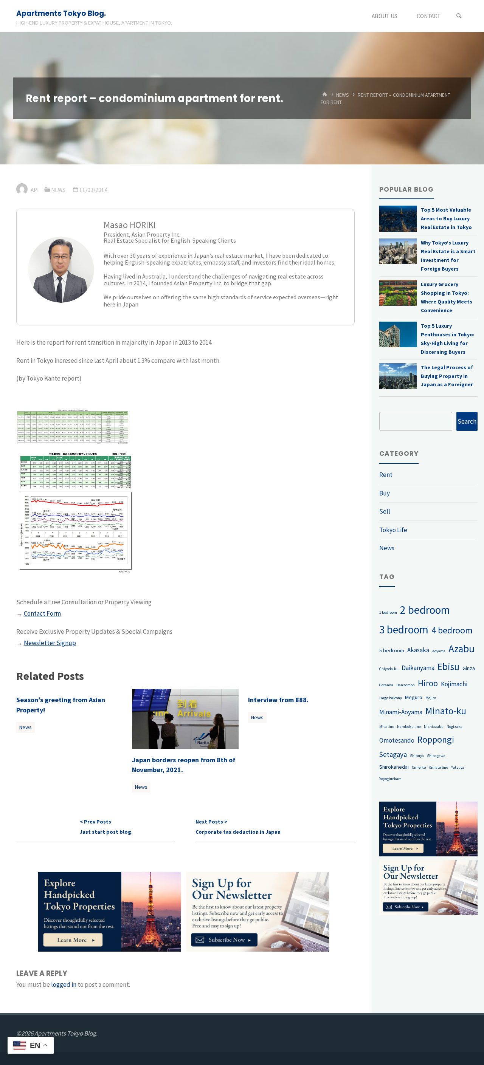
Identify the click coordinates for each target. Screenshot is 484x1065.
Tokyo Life (393, 530)
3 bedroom (403, 629)
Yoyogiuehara (390, 778)
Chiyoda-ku (389, 668)
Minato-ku (445, 711)
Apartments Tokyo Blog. (61, 13)
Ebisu (448, 667)
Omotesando (396, 740)
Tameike (419, 767)
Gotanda (386, 685)
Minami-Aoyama (400, 712)
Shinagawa (436, 755)
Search (467, 421)
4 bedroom (452, 630)
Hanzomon (405, 685)
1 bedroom (388, 612)
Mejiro (430, 697)
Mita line (386, 726)
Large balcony (390, 697)
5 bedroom (391, 650)
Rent (385, 475)
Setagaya (393, 754)
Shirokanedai (394, 766)
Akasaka (418, 650)
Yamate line (438, 767)
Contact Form (42, 613)
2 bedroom (425, 610)
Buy (384, 493)
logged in (63, 984)
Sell (384, 511)
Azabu (461, 648)
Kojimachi (454, 684)
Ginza (468, 668)
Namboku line (409, 726)
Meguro (413, 697)
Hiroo (428, 683)
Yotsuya (457, 767)
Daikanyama (418, 668)
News (342, 94)
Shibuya (417, 755)
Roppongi (435, 739)
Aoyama (438, 651)
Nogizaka (454, 726)
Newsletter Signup (50, 643)
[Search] (459, 16)
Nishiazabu (434, 726)
